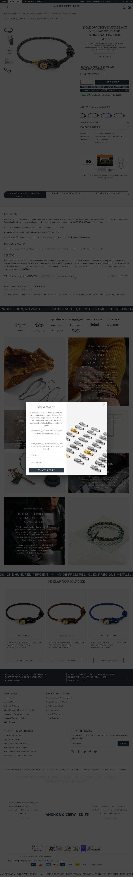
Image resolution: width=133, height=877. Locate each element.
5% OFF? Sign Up (46, 470)
